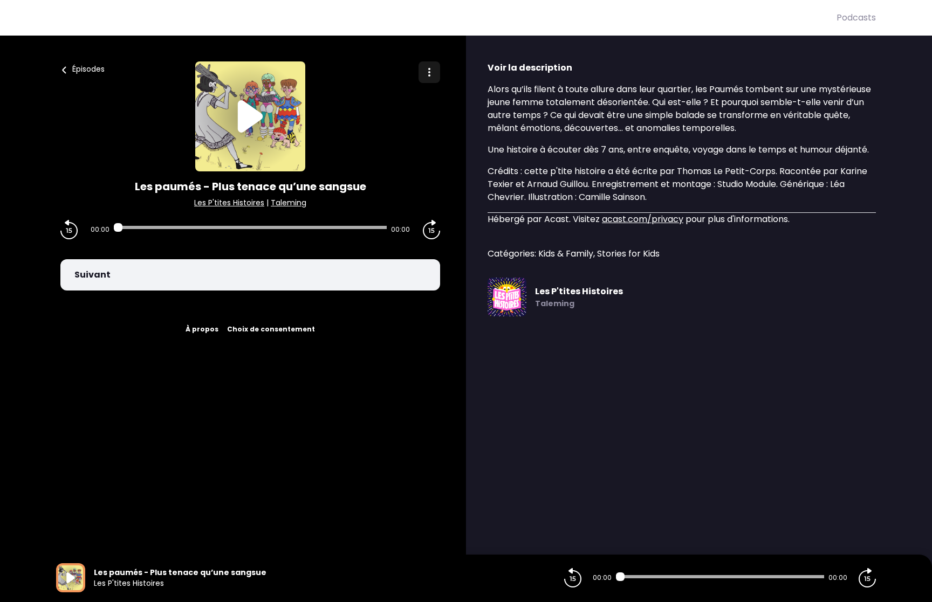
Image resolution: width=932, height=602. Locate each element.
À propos (202, 329)
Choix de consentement (271, 329)
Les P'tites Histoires (229, 202)
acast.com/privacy (642, 219)
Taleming (288, 202)
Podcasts (856, 17)
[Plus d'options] (429, 72)
